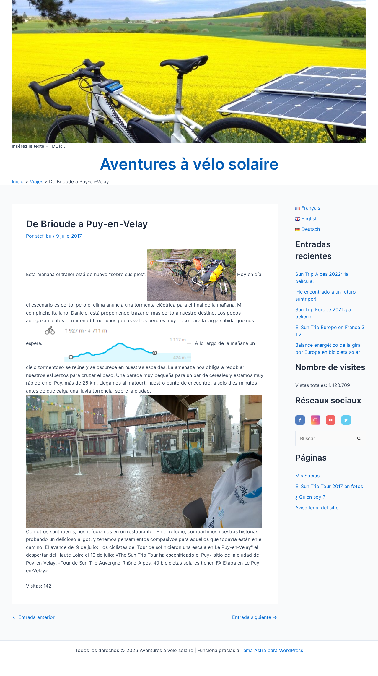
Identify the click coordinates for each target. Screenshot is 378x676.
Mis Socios (307, 476)
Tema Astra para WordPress (272, 650)
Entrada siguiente (254, 617)
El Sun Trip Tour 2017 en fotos (329, 486)
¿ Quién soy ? (310, 497)
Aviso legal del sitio (317, 508)
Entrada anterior (33, 617)
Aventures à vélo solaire (189, 164)
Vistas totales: (311, 385)
